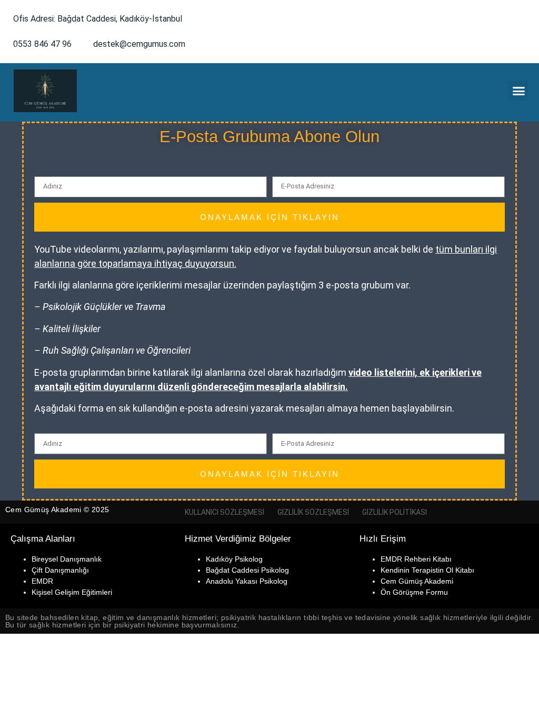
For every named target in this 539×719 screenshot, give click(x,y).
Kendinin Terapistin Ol (417, 570)
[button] (518, 91)
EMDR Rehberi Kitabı (416, 559)
